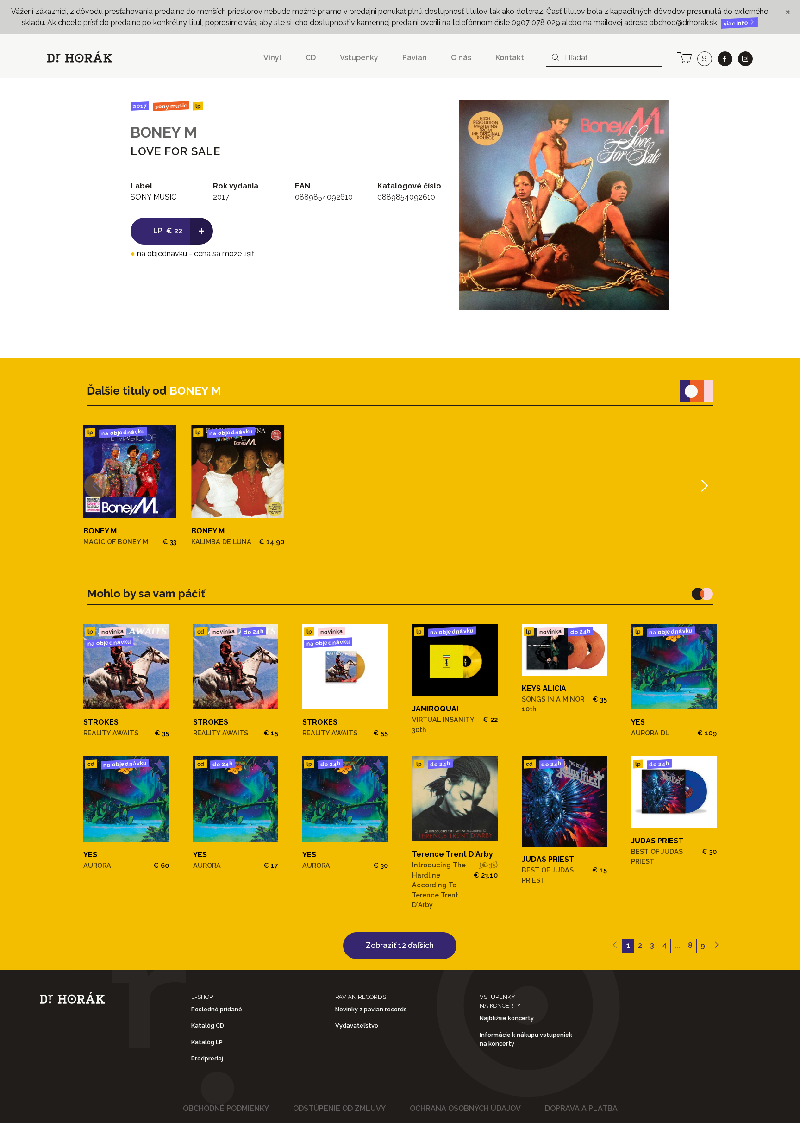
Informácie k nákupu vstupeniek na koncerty (526, 1039)
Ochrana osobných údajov (465, 1108)
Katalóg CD (207, 1025)
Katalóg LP (207, 1042)
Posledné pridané (216, 1009)
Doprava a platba (581, 1108)
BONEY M (164, 132)
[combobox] (604, 58)
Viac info (737, 23)
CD (311, 57)
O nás (461, 57)
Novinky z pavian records (371, 1009)
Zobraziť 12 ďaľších (400, 945)
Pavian (414, 57)
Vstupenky (359, 57)
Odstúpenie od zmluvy (339, 1108)
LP (197, 106)
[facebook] (725, 58)
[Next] (703, 485)
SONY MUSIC (171, 106)
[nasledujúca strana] (716, 946)
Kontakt (509, 57)
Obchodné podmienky (226, 1108)
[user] (704, 58)
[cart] (684, 57)
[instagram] (745, 58)
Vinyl (272, 57)
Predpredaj (207, 1058)
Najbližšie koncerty (507, 1018)
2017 (140, 106)
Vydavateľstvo (356, 1025)
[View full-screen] (655, 114)
